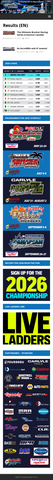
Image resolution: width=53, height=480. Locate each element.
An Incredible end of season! (32, 48)
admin (27, 38)
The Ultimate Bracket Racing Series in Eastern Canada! (32, 33)
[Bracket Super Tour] (26, 11)
